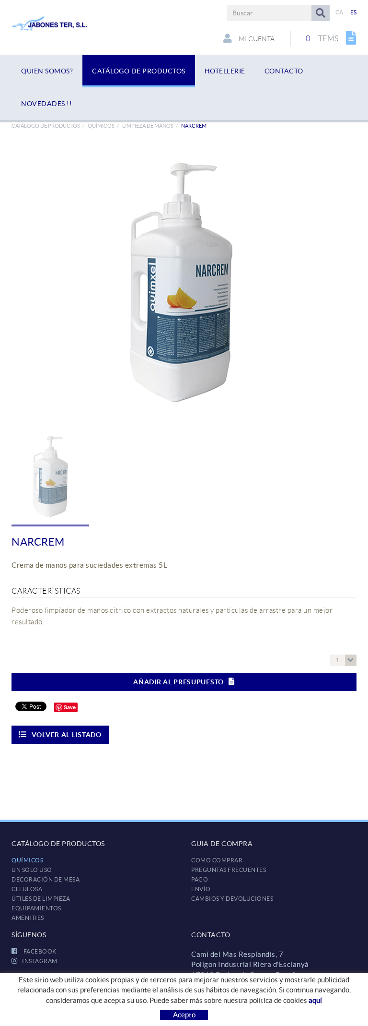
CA (339, 12)
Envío (201, 889)
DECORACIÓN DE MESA (46, 879)
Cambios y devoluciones (232, 898)
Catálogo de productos (46, 126)
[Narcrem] (180, 281)
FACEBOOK (39, 951)
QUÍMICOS (101, 126)
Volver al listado (67, 735)
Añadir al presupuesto (178, 682)
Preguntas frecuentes (228, 870)
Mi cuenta (256, 39)
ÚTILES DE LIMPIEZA (41, 898)
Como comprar (216, 860)
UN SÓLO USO (32, 870)
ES (353, 12)
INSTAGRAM (40, 961)
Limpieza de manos (147, 126)
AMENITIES (28, 918)
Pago (199, 879)
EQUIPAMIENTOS (36, 908)
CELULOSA (27, 889)
